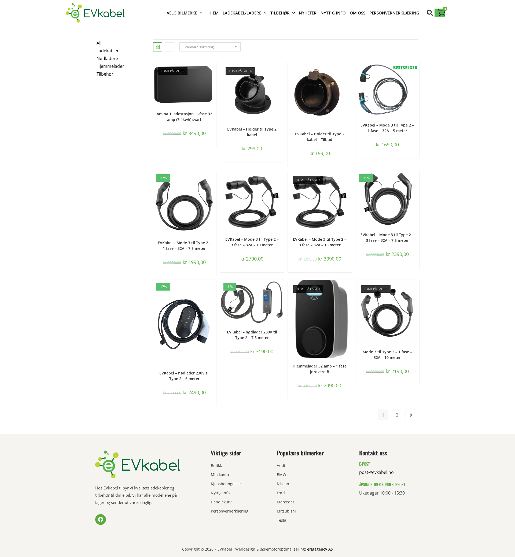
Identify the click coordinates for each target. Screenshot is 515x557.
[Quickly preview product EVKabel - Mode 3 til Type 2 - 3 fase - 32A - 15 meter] (349, 180)
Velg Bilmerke (182, 13)
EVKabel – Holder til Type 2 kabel (252, 132)
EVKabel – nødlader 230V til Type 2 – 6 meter (184, 375)
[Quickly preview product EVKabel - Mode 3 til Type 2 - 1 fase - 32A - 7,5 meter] (213, 180)
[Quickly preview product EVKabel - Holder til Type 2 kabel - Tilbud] (349, 71)
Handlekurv (221, 501)
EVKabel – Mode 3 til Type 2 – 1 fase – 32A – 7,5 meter (184, 245)
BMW (281, 474)
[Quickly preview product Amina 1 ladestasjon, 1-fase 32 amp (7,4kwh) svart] (213, 71)
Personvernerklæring (394, 13)
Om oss (357, 13)
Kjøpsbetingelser (226, 483)
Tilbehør (280, 13)
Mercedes (286, 501)
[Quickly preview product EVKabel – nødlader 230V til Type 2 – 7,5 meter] (281, 289)
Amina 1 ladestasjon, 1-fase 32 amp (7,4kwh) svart (184, 116)
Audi (281, 465)
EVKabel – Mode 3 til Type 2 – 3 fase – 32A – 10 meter (252, 242)
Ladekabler (108, 51)
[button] (430, 12)
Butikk (216, 465)
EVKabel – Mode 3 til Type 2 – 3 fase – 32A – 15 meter (319, 242)
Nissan (283, 483)
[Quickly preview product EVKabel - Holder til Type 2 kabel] (281, 71)
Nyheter (308, 13)
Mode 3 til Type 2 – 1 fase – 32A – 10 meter (387, 354)
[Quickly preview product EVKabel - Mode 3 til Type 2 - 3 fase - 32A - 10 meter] (281, 180)
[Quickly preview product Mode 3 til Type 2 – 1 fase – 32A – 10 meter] (416, 289)
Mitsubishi (286, 511)
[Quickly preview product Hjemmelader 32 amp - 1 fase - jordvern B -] (349, 289)
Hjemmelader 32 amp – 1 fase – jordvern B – (320, 368)
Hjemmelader (110, 66)
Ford (281, 492)
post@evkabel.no (376, 472)
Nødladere (107, 58)
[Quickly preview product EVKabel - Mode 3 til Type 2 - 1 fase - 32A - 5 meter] (416, 71)
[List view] (169, 46)
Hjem (213, 13)
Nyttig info (333, 13)
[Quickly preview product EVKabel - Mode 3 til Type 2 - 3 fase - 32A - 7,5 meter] (416, 180)
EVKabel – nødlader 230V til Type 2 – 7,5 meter (252, 334)
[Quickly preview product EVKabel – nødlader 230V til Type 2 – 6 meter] (213, 289)
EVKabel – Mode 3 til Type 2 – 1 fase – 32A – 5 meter (387, 127)
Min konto (220, 474)
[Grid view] (157, 46)
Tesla (281, 520)
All (99, 43)
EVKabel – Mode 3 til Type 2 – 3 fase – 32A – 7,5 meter (387, 237)
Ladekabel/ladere (242, 13)
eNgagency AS (320, 549)
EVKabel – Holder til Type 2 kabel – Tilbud (319, 136)
